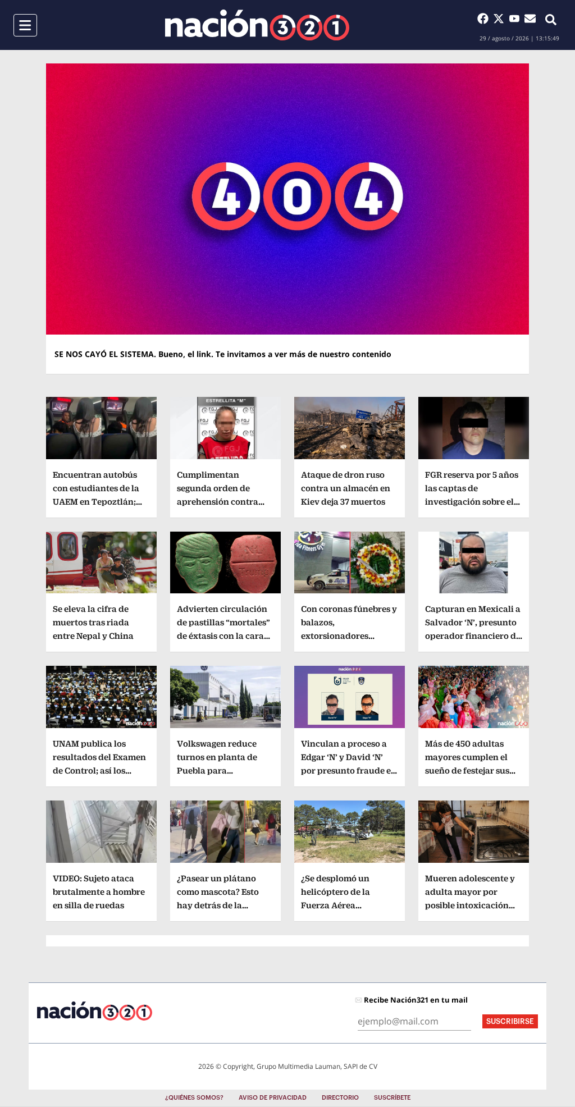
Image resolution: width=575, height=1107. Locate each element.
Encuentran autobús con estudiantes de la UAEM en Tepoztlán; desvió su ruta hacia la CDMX (99, 501)
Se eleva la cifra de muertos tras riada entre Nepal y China (93, 622)
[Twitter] (501, 18)
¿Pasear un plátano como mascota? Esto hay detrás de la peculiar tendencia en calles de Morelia (222, 905)
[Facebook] (485, 18)
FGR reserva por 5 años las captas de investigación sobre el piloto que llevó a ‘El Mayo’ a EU (471, 501)
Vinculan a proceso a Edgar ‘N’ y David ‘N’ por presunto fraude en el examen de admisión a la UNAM (348, 770)
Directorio (340, 1098)
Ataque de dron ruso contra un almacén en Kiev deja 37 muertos (345, 488)
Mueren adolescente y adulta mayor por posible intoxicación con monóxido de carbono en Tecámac (470, 905)
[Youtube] (516, 18)
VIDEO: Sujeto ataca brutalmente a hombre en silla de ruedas (99, 891)
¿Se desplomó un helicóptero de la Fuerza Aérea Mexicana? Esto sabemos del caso (336, 905)
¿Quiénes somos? (194, 1098)
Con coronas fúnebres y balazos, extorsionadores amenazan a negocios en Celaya (349, 635)
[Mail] (530, 18)
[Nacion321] (257, 25)
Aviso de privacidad (273, 1098)
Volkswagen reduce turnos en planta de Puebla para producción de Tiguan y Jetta (222, 770)
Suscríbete (392, 1098)
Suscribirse (510, 1021)
